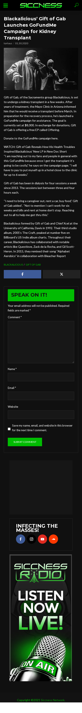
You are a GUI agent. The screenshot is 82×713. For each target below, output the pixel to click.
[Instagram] (31, 539)
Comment (15, 317)
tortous (8, 43)
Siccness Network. (53, 700)
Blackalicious (13, 264)
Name (12, 369)
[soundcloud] (53, 539)
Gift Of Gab (33, 264)
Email (12, 388)
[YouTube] (42, 539)
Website (13, 406)
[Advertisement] (41, 486)
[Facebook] (20, 539)
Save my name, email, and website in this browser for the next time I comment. (42, 428)
